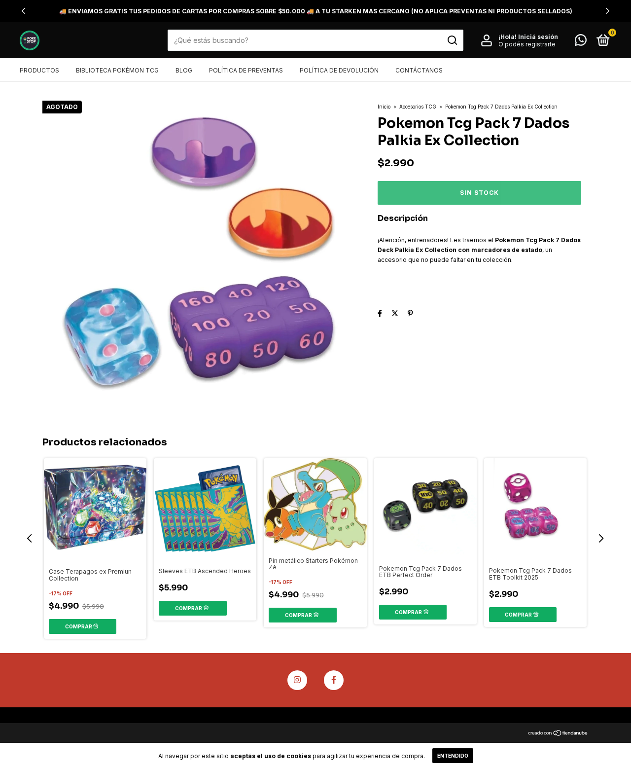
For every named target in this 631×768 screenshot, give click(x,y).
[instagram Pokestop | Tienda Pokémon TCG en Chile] (297, 680)
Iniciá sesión (538, 36)
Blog (183, 70)
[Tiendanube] (558, 734)
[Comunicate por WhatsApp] (581, 42)
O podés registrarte (527, 44)
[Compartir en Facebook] (380, 313)
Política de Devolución (339, 70)
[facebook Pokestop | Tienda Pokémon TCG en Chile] (334, 680)
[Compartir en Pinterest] (410, 313)
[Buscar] (452, 40)
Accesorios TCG (417, 107)
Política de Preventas (246, 70)
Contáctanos (419, 70)
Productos (39, 70)
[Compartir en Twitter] (394, 313)
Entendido (452, 756)
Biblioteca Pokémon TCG (117, 70)
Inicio (384, 107)
